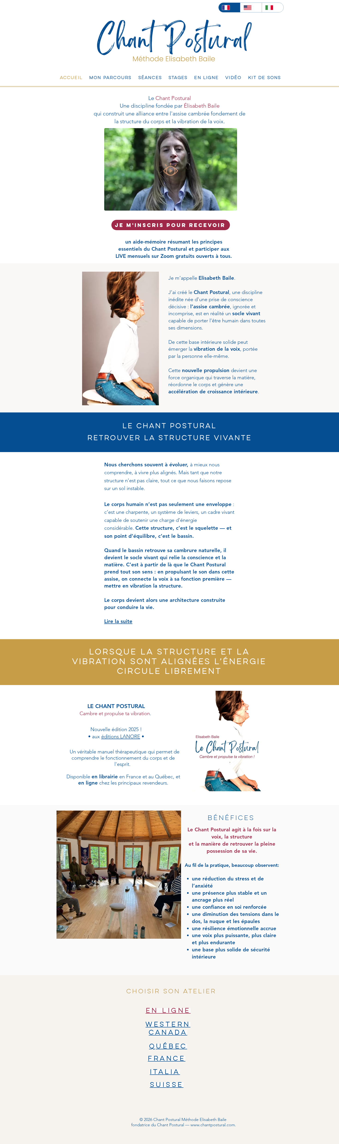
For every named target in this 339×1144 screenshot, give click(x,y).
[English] (251, 7)
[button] (231, 205)
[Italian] (272, 7)
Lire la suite (118, 621)
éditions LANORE (120, 736)
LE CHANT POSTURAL (116, 706)
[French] (229, 7)
